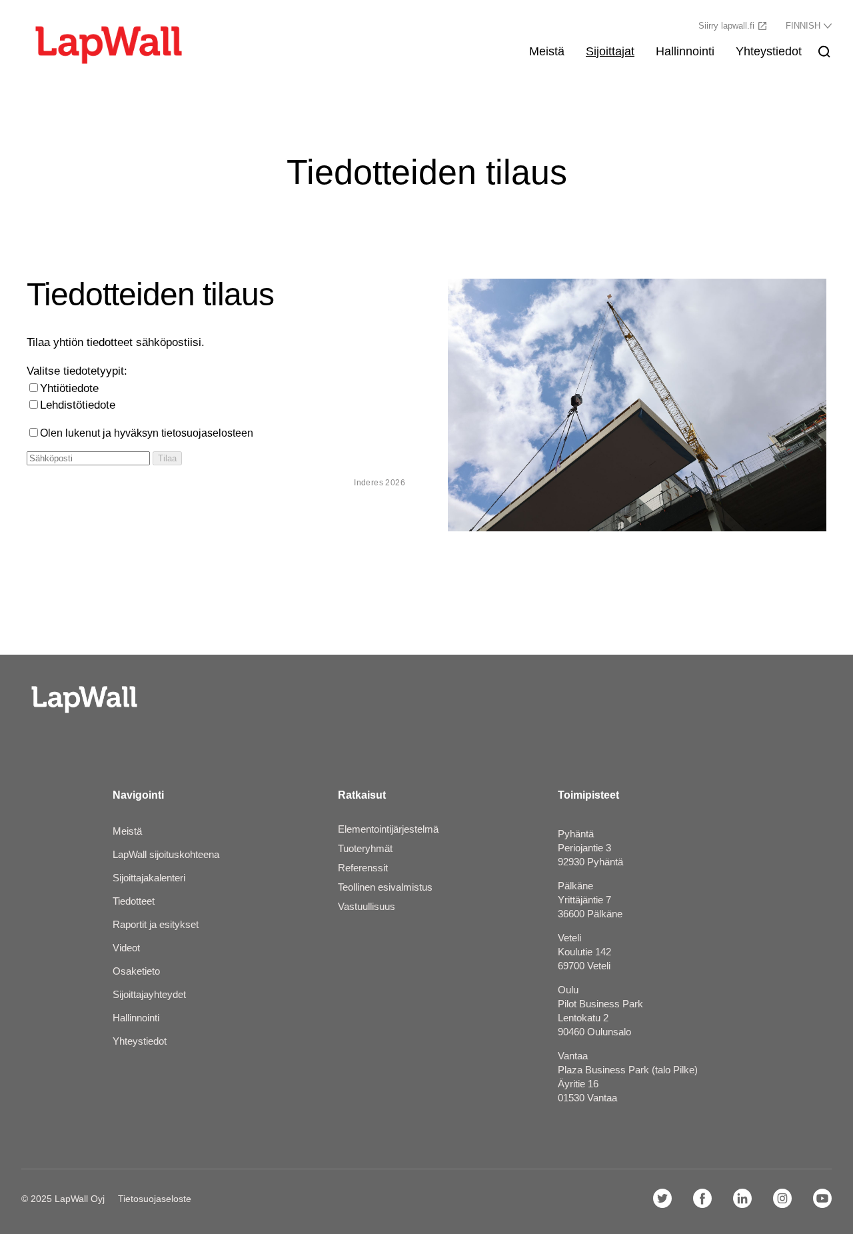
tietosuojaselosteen (207, 433)
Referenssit (363, 867)
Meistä (546, 51)
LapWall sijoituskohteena (166, 854)
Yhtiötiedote (69, 388)
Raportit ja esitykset (156, 924)
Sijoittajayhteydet (149, 994)
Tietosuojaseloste (154, 1198)
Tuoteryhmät (365, 848)
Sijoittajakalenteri (149, 877)
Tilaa (167, 458)
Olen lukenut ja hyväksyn (146, 433)
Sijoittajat (610, 51)
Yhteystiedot (769, 51)
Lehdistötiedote (77, 405)
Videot (126, 947)
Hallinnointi (685, 51)
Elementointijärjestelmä (388, 829)
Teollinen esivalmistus (385, 887)
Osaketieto (136, 971)
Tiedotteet (134, 901)
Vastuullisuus (366, 906)
